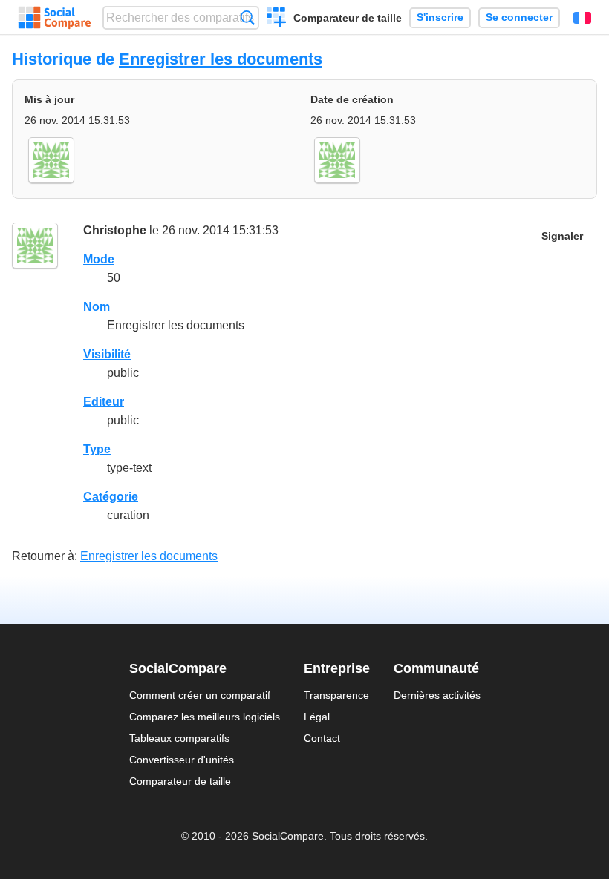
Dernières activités (437, 695)
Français (582, 18)
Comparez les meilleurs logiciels (204, 716)
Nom (96, 306)
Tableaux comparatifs (179, 738)
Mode (98, 259)
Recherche (248, 17)
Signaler (562, 236)
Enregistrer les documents (220, 59)
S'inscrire (440, 17)
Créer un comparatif (277, 19)
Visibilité (107, 354)
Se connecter (519, 17)
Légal (317, 716)
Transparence (336, 695)
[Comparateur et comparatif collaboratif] (54, 18)
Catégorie (110, 496)
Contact (322, 738)
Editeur (103, 401)
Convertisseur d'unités (181, 760)
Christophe (114, 230)
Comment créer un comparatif (199, 695)
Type (97, 449)
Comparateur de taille (347, 18)
